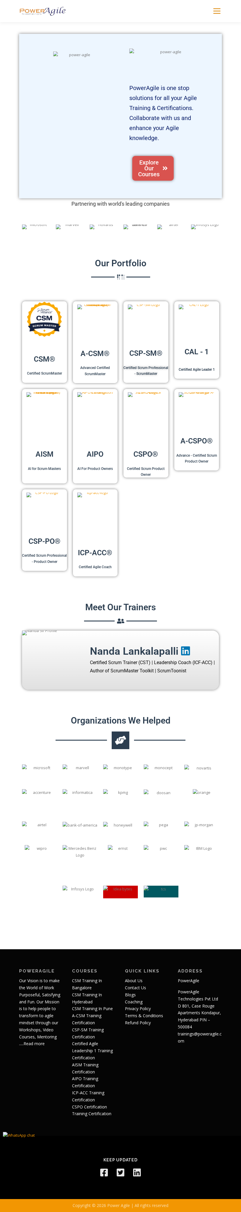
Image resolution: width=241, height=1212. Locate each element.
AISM (44, 454)
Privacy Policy (138, 1008)
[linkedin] (137, 1172)
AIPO (95, 454)
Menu (217, 11)
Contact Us (135, 987)
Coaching (134, 1002)
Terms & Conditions (144, 1015)
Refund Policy (138, 1022)
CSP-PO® (45, 541)
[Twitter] (120, 1172)
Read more (34, 1043)
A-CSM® (95, 353)
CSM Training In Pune (92, 1008)
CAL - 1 (197, 352)
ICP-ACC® (95, 552)
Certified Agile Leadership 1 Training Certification (92, 1050)
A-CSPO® (196, 441)
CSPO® (145, 454)
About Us (134, 980)
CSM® (44, 359)
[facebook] (104, 1172)
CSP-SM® (146, 353)
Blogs (130, 994)
